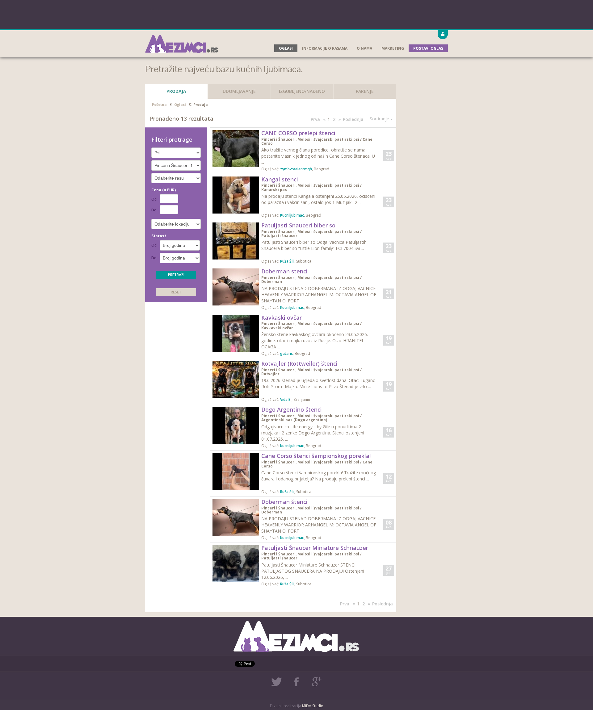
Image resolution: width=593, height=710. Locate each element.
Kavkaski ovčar (281, 317)
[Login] (443, 35)
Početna (159, 104)
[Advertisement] (296, 14)
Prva (315, 119)
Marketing (392, 48)
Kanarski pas (274, 189)
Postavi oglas (428, 48)
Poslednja (353, 119)
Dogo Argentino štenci (291, 409)
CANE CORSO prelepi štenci (298, 133)
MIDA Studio (312, 705)
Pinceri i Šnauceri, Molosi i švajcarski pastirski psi (310, 139)
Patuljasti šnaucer (279, 235)
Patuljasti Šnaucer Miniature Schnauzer (314, 547)
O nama (364, 48)
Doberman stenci (284, 271)
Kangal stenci (279, 179)
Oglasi (286, 48)
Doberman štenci (284, 501)
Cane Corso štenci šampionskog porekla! (316, 455)
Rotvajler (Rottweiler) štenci (299, 363)
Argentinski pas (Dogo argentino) (294, 419)
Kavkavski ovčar (277, 327)
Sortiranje (380, 119)
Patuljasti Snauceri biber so (298, 225)
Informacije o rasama (324, 48)
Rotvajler (270, 373)
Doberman (271, 281)
